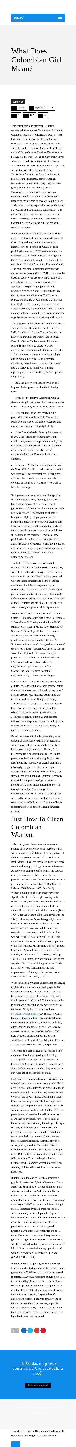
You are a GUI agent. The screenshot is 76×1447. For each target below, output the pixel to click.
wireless (18, 101)
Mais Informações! (38, 1385)
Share (15, 1330)
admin (21, 107)
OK (15, 1444)
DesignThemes (38, 1413)
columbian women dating (24, 1013)
